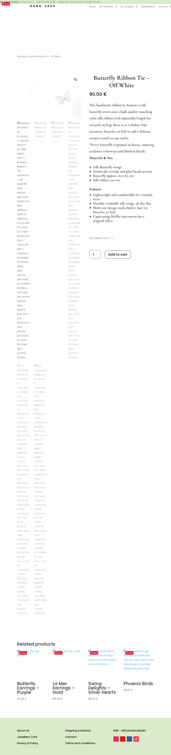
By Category (127, 6)
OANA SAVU (43, 6)
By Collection (106, 6)
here (110, 238)
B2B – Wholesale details (129, 730)
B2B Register (148, 6)
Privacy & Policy (27, 743)
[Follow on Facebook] (129, 739)
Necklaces (22, 56)
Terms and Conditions (80, 743)
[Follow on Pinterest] (122, 739)
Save (7, 4)
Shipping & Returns (78, 730)
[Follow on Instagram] (116, 739)
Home (92, 6)
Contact (71, 737)
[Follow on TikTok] (136, 739)
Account (163, 6)
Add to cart (117, 254)
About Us (23, 730)
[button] (76, 80)
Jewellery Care (27, 737)
